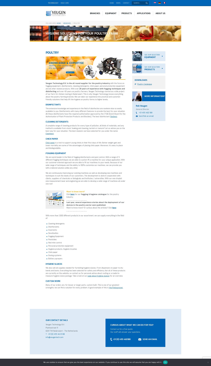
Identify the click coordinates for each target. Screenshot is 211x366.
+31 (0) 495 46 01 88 (56, 334)
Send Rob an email (146, 116)
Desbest (113, 116)
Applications (144, 13)
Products (126, 13)
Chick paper (50, 143)
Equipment (110, 13)
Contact (126, 3)
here (72, 194)
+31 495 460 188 (145, 113)
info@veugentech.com (54, 337)
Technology (53, 3)
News (118, 3)
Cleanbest (50, 134)
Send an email (150, 339)
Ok (165, 362)
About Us (160, 13)
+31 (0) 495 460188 (122, 339)
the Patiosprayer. (116, 288)
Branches (95, 13)
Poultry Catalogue (144, 84)
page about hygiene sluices (98, 276)
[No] (208, 362)
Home (112, 3)
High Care (65, 3)
